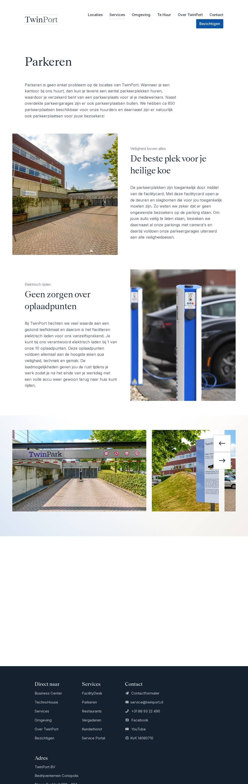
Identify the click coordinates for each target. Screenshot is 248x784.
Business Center (48, 693)
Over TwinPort (190, 14)
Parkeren (89, 702)
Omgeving (141, 14)
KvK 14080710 (141, 738)
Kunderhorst (92, 729)
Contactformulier (144, 693)
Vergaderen (91, 720)
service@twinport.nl (146, 702)
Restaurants (92, 711)
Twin (41, 19)
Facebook (139, 720)
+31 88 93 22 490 (145, 711)
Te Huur (164, 14)
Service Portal (93, 738)
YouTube (138, 729)
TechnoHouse (46, 702)
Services (42, 711)
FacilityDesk (92, 693)
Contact (216, 14)
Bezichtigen (44, 738)
